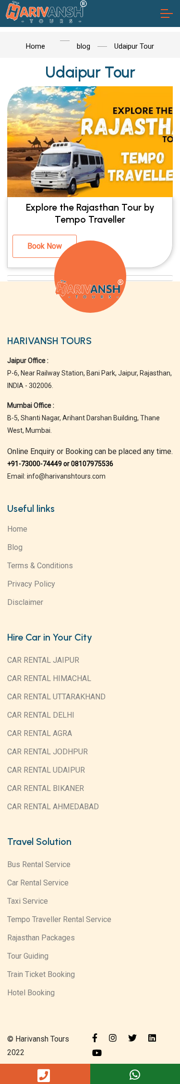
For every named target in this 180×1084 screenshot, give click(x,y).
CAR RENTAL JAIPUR (43, 660)
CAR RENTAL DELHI (40, 715)
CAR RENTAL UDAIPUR (46, 770)
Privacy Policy (31, 584)
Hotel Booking (31, 992)
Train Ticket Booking (41, 974)
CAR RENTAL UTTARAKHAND (56, 696)
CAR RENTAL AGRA (39, 733)
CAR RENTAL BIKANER (45, 788)
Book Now (44, 246)
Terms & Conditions (40, 565)
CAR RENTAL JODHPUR (47, 751)
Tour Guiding (27, 956)
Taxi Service (27, 901)
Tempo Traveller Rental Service (59, 919)
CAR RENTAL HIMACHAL (49, 678)
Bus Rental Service (39, 864)
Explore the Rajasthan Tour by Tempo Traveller (90, 213)
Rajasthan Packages (41, 937)
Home (17, 529)
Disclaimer (25, 602)
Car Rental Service (38, 882)
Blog (15, 547)
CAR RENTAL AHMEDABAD (53, 806)
